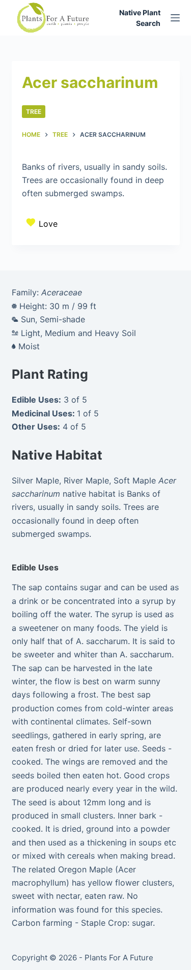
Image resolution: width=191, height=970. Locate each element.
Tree (33, 111)
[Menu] (175, 17)
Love (48, 224)
